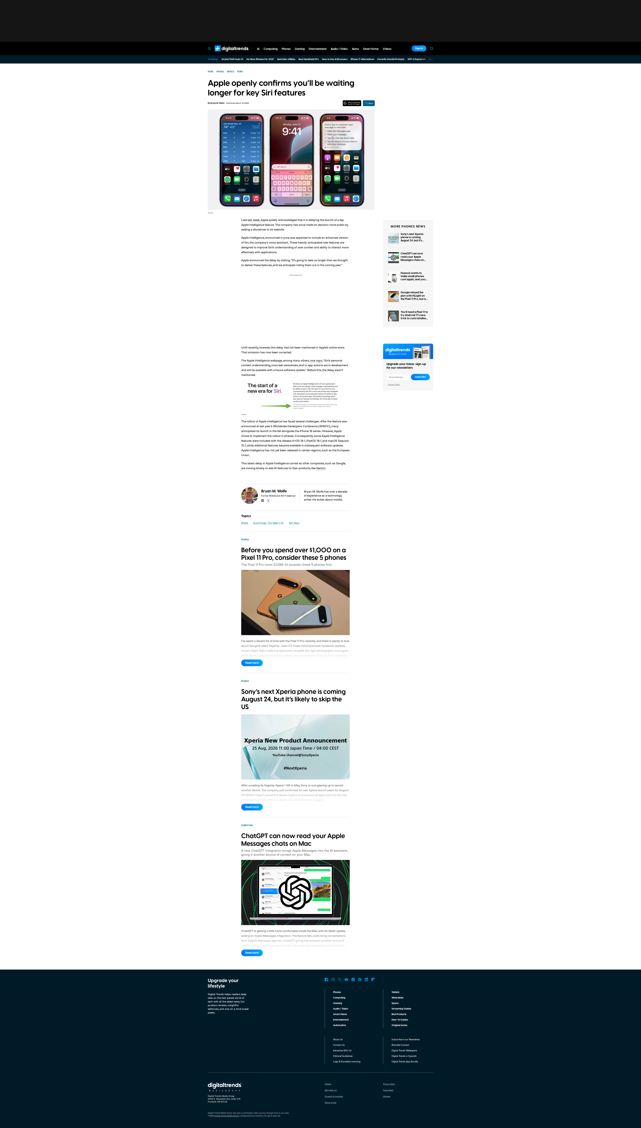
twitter (268, 500)
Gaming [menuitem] (300, 49)
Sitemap (386, 1096)
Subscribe (420, 377)
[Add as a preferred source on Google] (352, 103)
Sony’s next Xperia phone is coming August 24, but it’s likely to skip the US (412, 239)
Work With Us (331, 1090)
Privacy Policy (394, 384)
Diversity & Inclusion (334, 1096)
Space (395, 1003)
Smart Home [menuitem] (371, 49)
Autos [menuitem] (355, 49)
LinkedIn (366, 979)
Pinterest (359, 979)
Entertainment (341, 1020)
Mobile (244, 522)
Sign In (419, 48)
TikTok (353, 979)
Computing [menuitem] (271, 49)
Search (432, 48)
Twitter (339, 979)
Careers (328, 1084)
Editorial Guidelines (343, 1055)
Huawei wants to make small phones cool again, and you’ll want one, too (414, 278)
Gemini (320, 468)
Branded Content (400, 1044)
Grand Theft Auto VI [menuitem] (232, 59)
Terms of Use (330, 1102)
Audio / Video (340, 1009)
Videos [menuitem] (387, 49)
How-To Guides (400, 1020)
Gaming (337, 1003)
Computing (339, 997)
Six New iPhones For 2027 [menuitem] (260, 59)
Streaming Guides (401, 1009)
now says (316, 360)
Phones (337, 992)
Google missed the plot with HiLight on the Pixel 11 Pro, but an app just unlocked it (414, 297)
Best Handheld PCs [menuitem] (309, 59)
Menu (209, 48)
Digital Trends (225, 53)
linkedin (262, 500)
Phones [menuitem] (286, 49)
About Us (338, 1039)
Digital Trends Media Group (226, 1115)
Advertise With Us (342, 1050)
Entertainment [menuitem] (318, 49)
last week (254, 220)
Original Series (399, 1025)
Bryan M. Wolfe (217, 103)
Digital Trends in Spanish (404, 1055)
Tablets (395, 992)
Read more (252, 663)
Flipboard (373, 979)
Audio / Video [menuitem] (339, 49)
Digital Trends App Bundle (405, 1061)
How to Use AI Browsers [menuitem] (334, 59)
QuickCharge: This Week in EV (268, 522)
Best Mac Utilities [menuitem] (286, 59)
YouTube (346, 979)
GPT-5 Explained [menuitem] (416, 59)
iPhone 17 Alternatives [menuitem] (362, 59)
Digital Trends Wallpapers (404, 1050)
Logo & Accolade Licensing (346, 1061)
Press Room (388, 1090)
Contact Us (339, 1044)
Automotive (339, 1025)
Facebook (326, 979)
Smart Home (340, 1014)
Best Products (399, 1014)
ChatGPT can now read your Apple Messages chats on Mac (412, 258)
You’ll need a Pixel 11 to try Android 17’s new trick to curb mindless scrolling (414, 317)
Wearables (397, 997)
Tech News (294, 522)
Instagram (333, 979)
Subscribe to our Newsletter (406, 1039)
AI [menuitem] (258, 49)
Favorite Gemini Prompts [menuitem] (390, 59)
